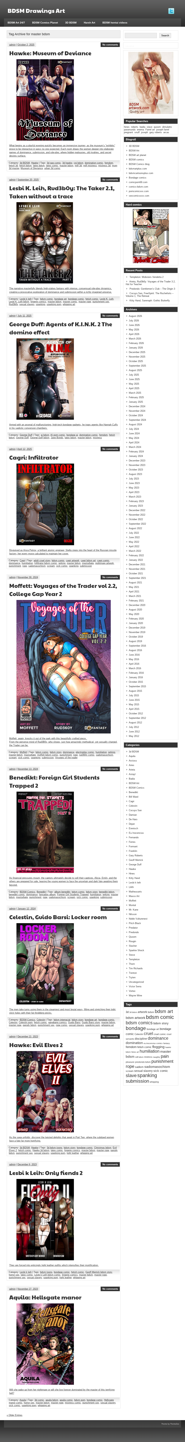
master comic (70, 301)
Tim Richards (136, 968)
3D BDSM (71, 22)
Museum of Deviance (32, 168)
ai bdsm (45, 435)
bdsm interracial (62, 1019)
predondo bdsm (143, 1062)
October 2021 (136, 573)
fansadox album (47, 894)
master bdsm (66, 165)
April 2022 (134, 546)
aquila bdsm (52, 1400)
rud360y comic (86, 755)
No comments (110, 44)
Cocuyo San (135, 810)
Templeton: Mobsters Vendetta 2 (147, 277)
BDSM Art (134, 150)
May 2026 (134, 329)
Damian (133, 814)
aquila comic (66, 1400)
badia (142, 127)
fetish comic (91, 299)
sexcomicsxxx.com (139, 195)
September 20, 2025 (28, 179)
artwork (142, 1011)
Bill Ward (133, 796)
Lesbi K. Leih (106, 299)
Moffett (23, 752)
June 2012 (134, 731)
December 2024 (137, 406)
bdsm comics (139, 1022)
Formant (133, 846)
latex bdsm (39, 165)
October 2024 (136, 415)
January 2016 (136, 677)
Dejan (132, 824)
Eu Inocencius (136, 833)
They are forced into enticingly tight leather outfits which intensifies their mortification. (54, 1265)
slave (149, 127)
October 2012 (136, 713)
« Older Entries (14, 1415)
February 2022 (136, 555)
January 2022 (136, 560)
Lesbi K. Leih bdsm (19, 301)
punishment (15, 566)
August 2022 (135, 528)
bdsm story (55, 752)
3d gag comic (54, 163)
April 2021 (134, 591)
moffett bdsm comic (47, 755)
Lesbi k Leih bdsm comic (47, 1274)
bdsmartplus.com (138, 168)
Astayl (132, 774)
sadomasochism (37, 566)
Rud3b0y (13, 304)
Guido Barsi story (91, 1022)
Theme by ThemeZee (170, 1424)
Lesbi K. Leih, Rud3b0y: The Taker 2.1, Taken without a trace (62, 192)
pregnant (128, 132)
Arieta (132, 769)
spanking (40, 304)
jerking (62, 563)
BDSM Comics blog (139, 164)
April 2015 (134, 709)
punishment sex (100, 301)
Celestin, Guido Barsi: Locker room (58, 917)
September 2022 (137, 523)
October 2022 (136, 519)
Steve (132, 955)
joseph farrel (162, 129)
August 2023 (135, 474)
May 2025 (134, 383)
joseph (144, 132)
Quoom (132, 936)
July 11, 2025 (24, 315)
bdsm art (164, 1011)
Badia (132, 778)
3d (127, 1012)
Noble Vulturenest (138, 918)
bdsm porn (79, 1400)
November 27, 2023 (28, 1289)
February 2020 (136, 618)
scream (51, 566)
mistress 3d (104, 165)
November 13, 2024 (28, 769)
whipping (154, 1082)
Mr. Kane (133, 909)
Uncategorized (136, 982)
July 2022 (134, 532)
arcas (166, 132)
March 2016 (135, 668)
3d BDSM (25, 163)
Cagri (22, 560)
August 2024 (135, 424)
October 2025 (136, 361)
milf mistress (90, 165)
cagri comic (103, 560)
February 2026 (136, 343)
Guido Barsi (74, 1022)
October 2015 (136, 682)
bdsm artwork (135, 1018)
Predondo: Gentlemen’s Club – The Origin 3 (152, 288)
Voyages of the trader (66, 757)
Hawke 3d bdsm (41, 1150)
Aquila (23, 1400)
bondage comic (76, 299)
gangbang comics (57, 1022)
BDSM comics (136, 159)
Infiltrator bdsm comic (45, 563)
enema (140, 129)
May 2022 (134, 542)
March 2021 (135, 596)
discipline (141, 1038)
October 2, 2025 (26, 44)
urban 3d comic (52, 168)
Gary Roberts (136, 855)
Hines (132, 873)
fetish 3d (13, 165)
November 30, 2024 (28, 577)
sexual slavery (26, 304)
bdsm (151, 1012)
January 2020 (136, 623)
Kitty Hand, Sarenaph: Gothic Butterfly (150, 300)
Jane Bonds (57, 437)
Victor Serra (135, 986)
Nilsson (133, 914)
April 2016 (134, 663)
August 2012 (135, 722)
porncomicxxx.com (139, 191)
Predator (133, 927)
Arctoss (133, 760)
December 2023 (137, 460)
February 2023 (136, 501)
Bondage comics (137, 177)
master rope (85, 301)
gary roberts (155, 132)
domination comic (94, 163)
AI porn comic (57, 435)
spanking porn (54, 304)
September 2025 (137, 365)
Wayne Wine (135, 995)
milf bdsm (139, 1057)
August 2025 (135, 370)
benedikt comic (17, 894)
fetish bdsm (25, 165)
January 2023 (136, 505)
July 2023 (134, 478)
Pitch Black (135, 923)
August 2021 (135, 582)
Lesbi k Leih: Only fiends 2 (46, 1172)
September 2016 (137, 645)
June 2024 (134, 433)
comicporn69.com (138, 182)
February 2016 (136, 673)
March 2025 (135, 392)
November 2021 (137, 569)
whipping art (69, 304)
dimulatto (167, 127)
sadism (139, 1067)
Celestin (41, 1019)
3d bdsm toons (54, 1147)
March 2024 (135, 447)
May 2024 (134, 438)
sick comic (62, 566)
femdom (109, 163)
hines (127, 127)
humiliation (27, 563)
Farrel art (150, 129)
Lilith (131, 887)
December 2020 (137, 605)
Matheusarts (135, 891)
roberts (134, 127)
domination (134, 1043)
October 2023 (136, 469)
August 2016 (135, 650)
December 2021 (137, 564)
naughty (156, 1057)
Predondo (134, 932)
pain (165, 1056)
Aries (131, 765)
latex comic (52, 165)
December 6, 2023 (27, 1164)
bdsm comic (46, 299)
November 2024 (137, 411)
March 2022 (135, 551)
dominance (14, 563)
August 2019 (135, 641)
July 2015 (134, 695)
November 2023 (137, 465)
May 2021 (134, 587)
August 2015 (135, 691)
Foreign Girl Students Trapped (73, 894)
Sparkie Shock (136, 950)
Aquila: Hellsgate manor (45, 1297)
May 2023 (134, 487)
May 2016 (134, 659)
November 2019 (137, 632)
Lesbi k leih (26, 299)
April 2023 (134, 492)
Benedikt (41, 891)
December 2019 (137, 627)
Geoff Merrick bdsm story (98, 1272)
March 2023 (135, 496)
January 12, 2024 (27, 908)
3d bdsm (133, 1012)
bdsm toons (46, 1272)
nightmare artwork (104, 563)
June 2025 (134, 379)
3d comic (39, 1400)
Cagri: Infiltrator (33, 457)
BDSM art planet (137, 155)
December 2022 (137, 510)
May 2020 (134, 614)
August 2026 (135, 316)
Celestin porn (26, 1022)
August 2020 (135, 609)
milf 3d (78, 165)
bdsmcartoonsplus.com (141, 173)
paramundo (129, 129)
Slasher (133, 945)
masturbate (88, 563)
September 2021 (137, 578)
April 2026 (134, 334)
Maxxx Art (134, 896)
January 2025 (136, 402)
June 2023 (134, 483)
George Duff (26, 435)
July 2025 (134, 374)
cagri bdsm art (88, 560)
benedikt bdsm (106, 891)
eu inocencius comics (153, 1043)
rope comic (61, 1025)
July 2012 (134, 727)
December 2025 (137, 352)
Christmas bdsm (102, 1147)
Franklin (133, 851)
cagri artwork (72, 560)
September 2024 (137, 420)
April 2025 (134, 388)
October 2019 (136, 636)
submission (86, 566)
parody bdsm (29, 1025)
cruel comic (160, 1034)
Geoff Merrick (136, 860)
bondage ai (72, 435)
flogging (158, 1047)
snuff (137, 132)
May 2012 (134, 736)
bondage (136, 1028)
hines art (135, 1052)
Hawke (34, 163)
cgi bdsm (78, 163)
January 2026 (136, 347)
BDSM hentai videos (114, 22)
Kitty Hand (134, 878)
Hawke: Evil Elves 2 (36, 1045)
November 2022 (137, 514)
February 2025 (136, 397)
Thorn (132, 964)
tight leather (73, 1153)
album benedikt (62, 891)
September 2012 (137, 718)
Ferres (132, 842)
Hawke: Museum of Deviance (50, 53)
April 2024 (134, 442)
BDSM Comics (27, 891)
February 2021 (136, 600)
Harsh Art (89, 22)
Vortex (132, 991)
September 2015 (137, 686)
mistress (97, 437)
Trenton (133, 973)
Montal (132, 905)
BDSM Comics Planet (45, 22)
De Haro (133, 819)
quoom (157, 127)
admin (12, 44)
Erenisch (133, 828)
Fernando (134, 837)
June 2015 (134, 700)
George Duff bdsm (39, 437)
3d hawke (67, 163)
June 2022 (134, 537)
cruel (148, 1033)
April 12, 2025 (24, 449)
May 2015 (134, 704)
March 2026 (135, 338)
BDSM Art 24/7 (16, 22)
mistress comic (73, 1402)
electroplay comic (85, 752)
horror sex (14, 1274)
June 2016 (134, 654)
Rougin (132, 941)
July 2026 (134, 320)
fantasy (166, 1043)
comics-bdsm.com (138, 186)
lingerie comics (38, 301)
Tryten (132, 977)
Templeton (134, 959)
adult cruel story (42, 560)
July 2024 (134, 429)
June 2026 (134, 325)
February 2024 (136, 451)
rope (24, 566)
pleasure (130, 1062)
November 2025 (137, 356)
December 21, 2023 (28, 1036)
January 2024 (136, 456)
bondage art (60, 299)
